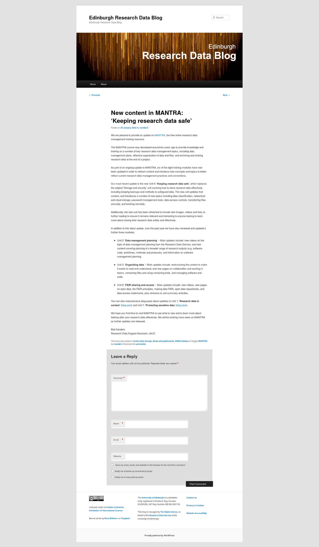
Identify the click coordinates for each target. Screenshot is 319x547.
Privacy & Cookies (195, 505)
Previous (94, 94)
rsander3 (144, 127)
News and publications (163, 340)
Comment (119, 378)
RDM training (181, 340)
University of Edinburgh (153, 497)
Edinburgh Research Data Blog (125, 17)
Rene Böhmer (111, 518)
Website (117, 456)
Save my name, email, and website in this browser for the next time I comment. (150, 464)
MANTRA (160, 135)
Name (118, 423)
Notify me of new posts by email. (129, 477)
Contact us (191, 497)
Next (226, 94)
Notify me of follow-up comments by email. (134, 471)
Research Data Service (160, 515)
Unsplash (125, 518)
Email (118, 439)
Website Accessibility (196, 513)
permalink (141, 343)
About (103, 84)
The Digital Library (169, 511)
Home (93, 84)
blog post (126, 305)
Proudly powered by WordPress (159, 535)
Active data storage (142, 340)
